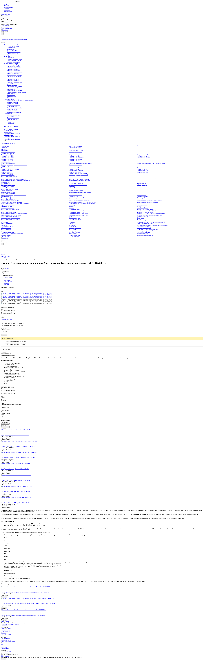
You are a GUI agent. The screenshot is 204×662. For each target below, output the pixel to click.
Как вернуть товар (6, 640)
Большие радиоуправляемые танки (10, 210)
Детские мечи (72, 226)
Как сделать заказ (5, 630)
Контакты (6, 8)
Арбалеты (71, 223)
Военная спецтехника (7, 190)
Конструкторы (8, 113)
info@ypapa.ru (4, 22)
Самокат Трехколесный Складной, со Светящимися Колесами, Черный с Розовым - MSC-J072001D (28, 603)
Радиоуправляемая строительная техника (80, 192)
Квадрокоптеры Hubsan (7, 173)
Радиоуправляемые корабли (8, 212)
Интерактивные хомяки (13, 66)
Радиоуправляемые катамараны (9, 220)
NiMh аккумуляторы (74, 235)
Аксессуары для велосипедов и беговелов (148, 229)
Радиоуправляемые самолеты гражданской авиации (15, 203)
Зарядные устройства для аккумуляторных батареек (151, 222)
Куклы (70, 216)
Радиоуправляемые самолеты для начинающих (149, 200)
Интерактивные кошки (13, 69)
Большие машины (12, 109)
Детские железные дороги (8, 163)
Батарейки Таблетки (142, 208)
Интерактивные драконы (14, 76)
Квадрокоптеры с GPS (7, 170)
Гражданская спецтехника (8, 192)
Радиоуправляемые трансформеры (16, 92)
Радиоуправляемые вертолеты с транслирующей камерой (16, 180)
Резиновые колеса (12, 50)
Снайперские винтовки (75, 219)
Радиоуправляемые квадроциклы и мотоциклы (20, 100)
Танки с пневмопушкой (7, 208)
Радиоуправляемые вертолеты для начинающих (14, 179)
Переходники (140, 218)
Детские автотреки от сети (14, 60)
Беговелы (71, 206)
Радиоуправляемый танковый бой (10, 209)
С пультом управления (13, 46)
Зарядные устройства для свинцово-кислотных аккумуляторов (154, 220)
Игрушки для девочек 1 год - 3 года (78, 215)
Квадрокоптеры (8, 132)
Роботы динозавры (12, 98)
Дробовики (72, 222)
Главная (3, 254)
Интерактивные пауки (13, 80)
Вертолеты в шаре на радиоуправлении (11, 177)
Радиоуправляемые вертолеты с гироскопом (81, 177)
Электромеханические (13, 118)
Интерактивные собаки (13, 70)
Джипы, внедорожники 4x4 (14, 108)
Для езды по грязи (12, 106)
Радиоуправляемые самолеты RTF (10, 200)
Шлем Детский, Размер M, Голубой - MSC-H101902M (15, 503)
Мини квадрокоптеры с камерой (145, 167)
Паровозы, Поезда (6, 235)
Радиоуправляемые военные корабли (11, 215)
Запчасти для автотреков (13, 62)
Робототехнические (12, 119)
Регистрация (8, 28)
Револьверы (72, 225)
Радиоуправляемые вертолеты (12, 133)
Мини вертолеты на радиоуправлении (79, 179)
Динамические (11, 122)
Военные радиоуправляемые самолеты (11, 202)
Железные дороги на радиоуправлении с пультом (14, 165)
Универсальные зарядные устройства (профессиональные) (152, 225)
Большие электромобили (13, 52)
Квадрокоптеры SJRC (74, 167)
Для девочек (10, 49)
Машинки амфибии (12, 102)
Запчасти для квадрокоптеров (145, 235)
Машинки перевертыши (13, 105)
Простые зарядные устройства (145, 223)
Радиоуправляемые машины (11, 99)
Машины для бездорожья (14, 112)
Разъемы (139, 219)
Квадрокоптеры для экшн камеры (10, 169)
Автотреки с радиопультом (14, 59)
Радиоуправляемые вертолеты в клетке (79, 180)
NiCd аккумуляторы (74, 236)
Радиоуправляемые (12, 120)
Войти (2, 28)
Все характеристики (6, 319)
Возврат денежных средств (8, 641)
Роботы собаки (11, 95)
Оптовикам (7, 10)
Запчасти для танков (142, 233)
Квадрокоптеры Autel (6, 172)
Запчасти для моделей (143, 226)
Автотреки (7, 56)
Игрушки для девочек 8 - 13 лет (77, 210)
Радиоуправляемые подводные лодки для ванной (14, 213)
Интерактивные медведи (14, 67)
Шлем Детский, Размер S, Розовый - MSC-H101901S (15, 435)
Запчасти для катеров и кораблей (146, 230)
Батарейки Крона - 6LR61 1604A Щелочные (149, 210)
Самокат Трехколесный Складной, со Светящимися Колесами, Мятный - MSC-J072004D (25, 592)
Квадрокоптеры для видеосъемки (78, 173)
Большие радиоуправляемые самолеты (79, 200)
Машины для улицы (12, 110)
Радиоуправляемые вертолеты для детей (147, 177)
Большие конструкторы (13, 115)
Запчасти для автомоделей (144, 228)
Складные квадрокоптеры (76, 170)
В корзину (3, 334)
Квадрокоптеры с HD (142, 172)
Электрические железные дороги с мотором (81, 163)
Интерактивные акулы (13, 77)
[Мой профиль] (2, 246)
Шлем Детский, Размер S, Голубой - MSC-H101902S (15, 469)
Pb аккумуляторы (73, 233)
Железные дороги (8, 130)
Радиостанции (72, 229)
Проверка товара (5, 638)
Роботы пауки (11, 93)
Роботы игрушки (8, 83)
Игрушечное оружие (74, 218)
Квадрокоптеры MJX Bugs (8, 175)
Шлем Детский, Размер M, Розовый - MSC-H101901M (15, 480)
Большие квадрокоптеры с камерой (78, 175)
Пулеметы (71, 220)
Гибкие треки (10, 57)
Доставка (6, 5)
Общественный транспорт (76, 190)
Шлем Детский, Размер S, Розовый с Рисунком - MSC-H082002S (18, 446)
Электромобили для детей (11, 44)
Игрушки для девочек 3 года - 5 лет (78, 213)
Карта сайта (4, 625)
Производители (8, 11)
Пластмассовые (11, 123)
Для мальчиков (11, 47)
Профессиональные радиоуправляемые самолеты (82, 203)
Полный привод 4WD (13, 53)
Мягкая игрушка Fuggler (13, 65)
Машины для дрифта (12, 103)
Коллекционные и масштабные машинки (12, 233)
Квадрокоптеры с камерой (76, 172)
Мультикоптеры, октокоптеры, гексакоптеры (13, 167)
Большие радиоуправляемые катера (10, 218)
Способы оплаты (8, 7)
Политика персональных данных (10, 624)
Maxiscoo (6, 268)
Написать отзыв (5, 420)
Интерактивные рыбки (13, 79)
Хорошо (3, 659)
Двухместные (10, 55)
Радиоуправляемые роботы (14, 90)
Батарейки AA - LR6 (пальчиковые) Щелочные (149, 215)
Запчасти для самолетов (143, 232)
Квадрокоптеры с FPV (143, 169)
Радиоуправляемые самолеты (12, 139)
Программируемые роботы (14, 86)
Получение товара (6, 634)
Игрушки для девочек (74, 209)
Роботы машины (11, 96)
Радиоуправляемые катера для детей (10, 219)
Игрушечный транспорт (7, 232)
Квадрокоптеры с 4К (142, 170)
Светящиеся (10, 116)
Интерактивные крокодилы (14, 72)
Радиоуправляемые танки (8, 205)
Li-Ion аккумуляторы (74, 232)
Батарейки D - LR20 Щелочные (145, 209)
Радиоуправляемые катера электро (10, 216)
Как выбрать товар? (6, 628)
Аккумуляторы (73, 230)
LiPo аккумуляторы (142, 205)
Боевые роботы (11, 89)
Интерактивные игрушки (11, 63)
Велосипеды (72, 205)
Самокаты (71, 208)
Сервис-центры (5, 635)
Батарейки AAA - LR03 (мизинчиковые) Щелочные (151, 213)
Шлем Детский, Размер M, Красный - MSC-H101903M (15, 491)
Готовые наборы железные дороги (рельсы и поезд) (151, 163)
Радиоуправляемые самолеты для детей (147, 202)
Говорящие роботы (12, 85)
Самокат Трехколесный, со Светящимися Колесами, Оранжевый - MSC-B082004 (23, 615)
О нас (5, 4)
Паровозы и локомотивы (75, 165)
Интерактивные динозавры (14, 75)
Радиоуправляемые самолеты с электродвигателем (82, 202)
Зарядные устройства (142, 216)
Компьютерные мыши (75, 228)
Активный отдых (5, 236)
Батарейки (139, 206)
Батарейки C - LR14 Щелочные (145, 212)
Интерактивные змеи (13, 73)
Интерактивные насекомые (14, 82)
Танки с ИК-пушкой (6, 206)
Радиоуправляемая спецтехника (12, 136)
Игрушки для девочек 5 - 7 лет (77, 212)
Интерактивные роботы (13, 87)
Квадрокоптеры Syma (74, 169)
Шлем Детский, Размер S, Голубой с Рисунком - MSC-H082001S (18, 457)
